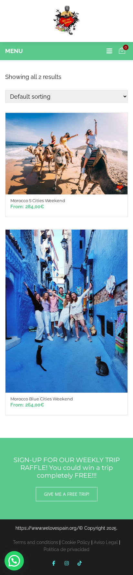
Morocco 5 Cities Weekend (37, 200)
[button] (14, 560)
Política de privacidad (66, 549)
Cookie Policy (76, 542)
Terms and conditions (35, 542)
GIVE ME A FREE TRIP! (66, 494)
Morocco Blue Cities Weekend (41, 398)
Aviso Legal (106, 542)
